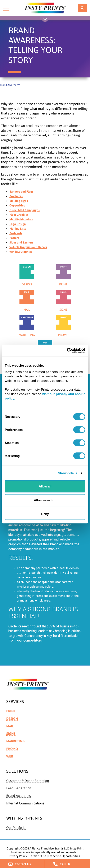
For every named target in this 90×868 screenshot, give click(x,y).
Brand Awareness (19, 795)
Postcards (15, 233)
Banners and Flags (21, 191)
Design (12, 718)
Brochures (16, 196)
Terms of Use (37, 856)
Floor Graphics (18, 214)
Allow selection (45, 500)
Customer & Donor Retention (27, 781)
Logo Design (17, 224)
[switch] (79, 429)
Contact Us (23, 864)
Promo (12, 749)
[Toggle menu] (6, 8)
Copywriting (17, 205)
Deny (45, 514)
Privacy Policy (18, 856)
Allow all (45, 486)
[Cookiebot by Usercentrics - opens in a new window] (67, 350)
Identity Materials (21, 219)
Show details (67, 473)
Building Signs (18, 200)
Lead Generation (18, 788)
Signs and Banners (21, 242)
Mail (10, 726)
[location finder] (82, 8)
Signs (10, 733)
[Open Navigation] (45, 20)
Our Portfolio (16, 827)
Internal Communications (25, 803)
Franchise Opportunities (64, 856)
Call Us (65, 864)
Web (9, 756)
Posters (14, 238)
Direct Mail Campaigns (24, 210)
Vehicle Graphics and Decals (28, 247)
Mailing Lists (17, 228)
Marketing (15, 741)
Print (11, 711)
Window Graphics (20, 251)
